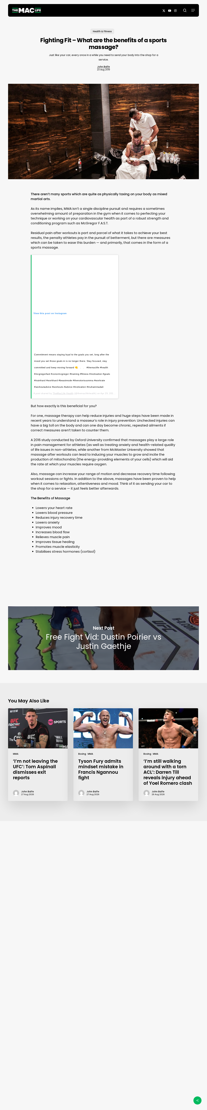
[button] (193, 10)
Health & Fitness (102, 31)
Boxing (82, 753)
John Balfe (103, 66)
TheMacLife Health (63, 393)
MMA (15, 753)
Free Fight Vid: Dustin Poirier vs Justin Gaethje (103, 638)
